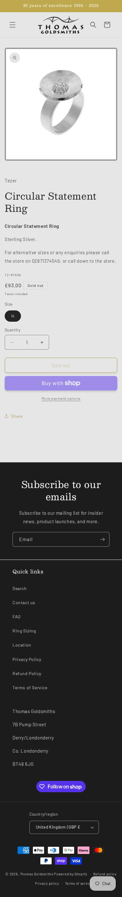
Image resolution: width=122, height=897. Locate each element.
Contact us (24, 602)
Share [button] (17, 416)
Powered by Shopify (70, 874)
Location (22, 644)
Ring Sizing (24, 630)
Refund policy (105, 874)
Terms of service (79, 883)
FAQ (17, 616)
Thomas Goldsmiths (37, 874)
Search (20, 588)
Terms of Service (30, 687)
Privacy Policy (27, 659)
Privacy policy (47, 883)
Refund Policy (27, 673)
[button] (12, 25)
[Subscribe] (102, 539)
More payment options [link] (61, 398)
